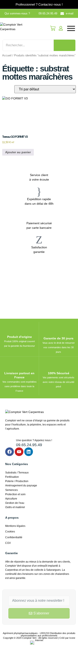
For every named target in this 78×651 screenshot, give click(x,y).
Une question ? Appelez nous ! (34, 440)
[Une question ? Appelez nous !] (9, 442)
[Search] (64, 45)
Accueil (6, 55)
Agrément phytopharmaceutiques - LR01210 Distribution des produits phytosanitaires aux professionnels (39, 634)
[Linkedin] (28, 451)
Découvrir (20, 283)
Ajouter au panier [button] (18, 152)
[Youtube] (19, 451)
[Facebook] (9, 451)
